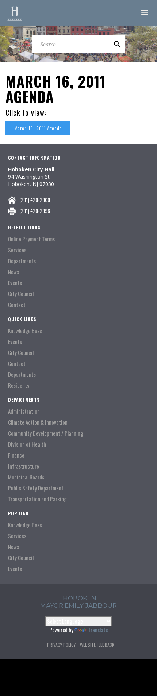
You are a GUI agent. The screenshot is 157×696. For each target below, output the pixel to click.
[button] (144, 13)
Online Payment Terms (31, 239)
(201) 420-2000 (34, 199)
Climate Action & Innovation (38, 422)
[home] (14, 13)
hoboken (79, 598)
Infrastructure (23, 466)
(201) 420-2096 (34, 210)
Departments (22, 261)
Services (17, 250)
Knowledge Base (25, 330)
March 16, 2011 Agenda (38, 128)
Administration (24, 411)
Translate (98, 630)
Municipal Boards (26, 477)
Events (15, 283)
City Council (21, 294)
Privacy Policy (61, 645)
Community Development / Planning (45, 433)
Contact (17, 305)
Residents (18, 385)
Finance (16, 455)
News (13, 272)
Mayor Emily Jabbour (78, 605)
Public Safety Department (36, 488)
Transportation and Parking (37, 499)
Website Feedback (97, 645)
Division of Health (27, 444)
